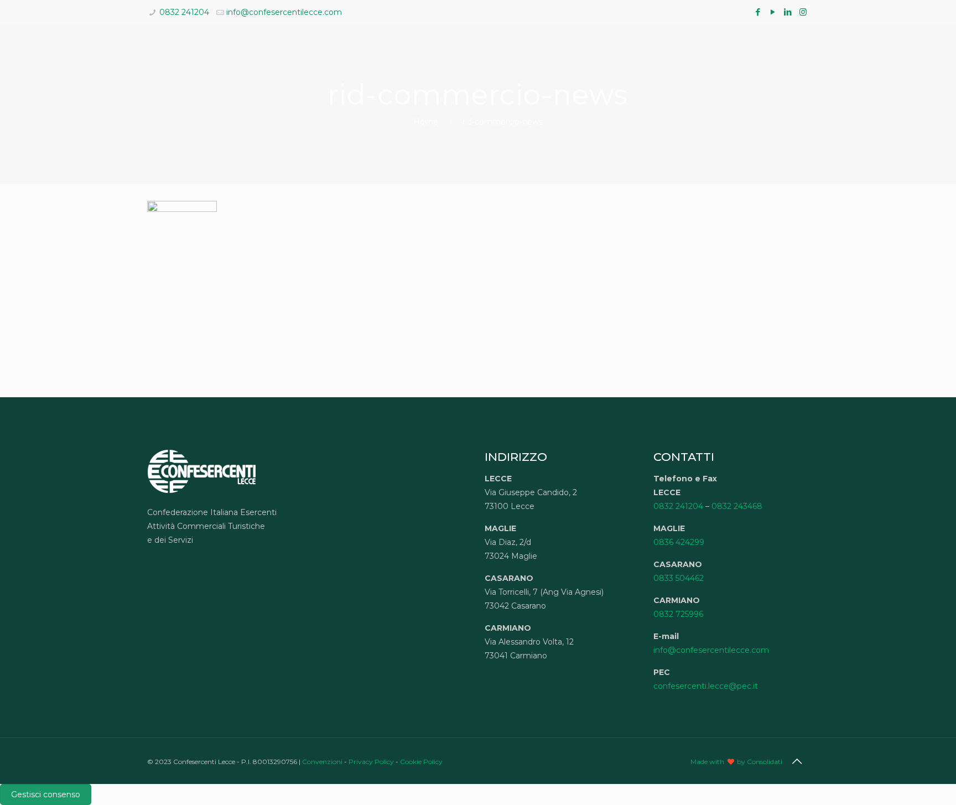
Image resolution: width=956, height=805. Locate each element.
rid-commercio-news (503, 122)
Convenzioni (322, 761)
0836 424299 (678, 542)
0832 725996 (678, 614)
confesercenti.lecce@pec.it (705, 686)
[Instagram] (803, 12)
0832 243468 (736, 506)
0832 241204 (184, 12)
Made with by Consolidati (736, 761)
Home (425, 122)
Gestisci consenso (45, 794)
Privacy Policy (371, 761)
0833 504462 (678, 578)
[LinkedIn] (788, 12)
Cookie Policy (421, 761)
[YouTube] (773, 12)
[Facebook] (758, 12)
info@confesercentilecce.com (284, 12)
